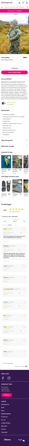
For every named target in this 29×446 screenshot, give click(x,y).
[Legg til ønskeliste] (26, 17)
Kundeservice (5, 404)
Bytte (2, 407)
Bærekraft (4, 426)
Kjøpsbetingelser (6, 413)
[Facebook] (2, 378)
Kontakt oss (7, 395)
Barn (2, 14)
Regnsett (15, 14)
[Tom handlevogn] (27, 2)
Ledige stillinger (5, 423)
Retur (2, 410)
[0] (23, 2)
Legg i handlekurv (14, 72)
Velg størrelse (14, 68)
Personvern (4, 417)
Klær (6, 14)
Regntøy (10, 14)
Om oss (3, 420)
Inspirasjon (4, 432)
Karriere (3, 429)
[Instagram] (9, 378)
